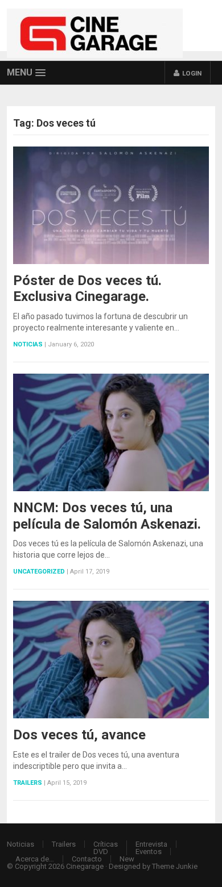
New (127, 859)
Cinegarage (85, 866)
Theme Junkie (175, 866)
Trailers (27, 782)
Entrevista (151, 844)
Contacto (87, 859)
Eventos (148, 851)
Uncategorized (39, 571)
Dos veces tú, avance (79, 735)
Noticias (28, 344)
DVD (100, 851)
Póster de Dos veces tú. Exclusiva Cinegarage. (87, 289)
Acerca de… (34, 859)
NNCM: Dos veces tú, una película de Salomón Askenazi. (107, 516)
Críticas (105, 844)
